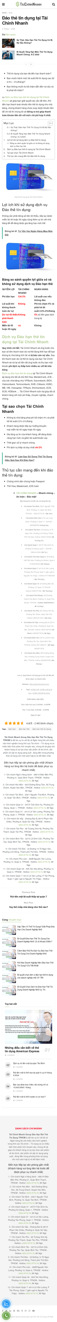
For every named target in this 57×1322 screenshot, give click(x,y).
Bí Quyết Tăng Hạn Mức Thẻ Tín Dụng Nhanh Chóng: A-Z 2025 (34, 53)
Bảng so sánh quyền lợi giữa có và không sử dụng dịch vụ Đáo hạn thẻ (29, 144)
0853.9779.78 (25, 780)
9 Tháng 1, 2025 (8, 28)
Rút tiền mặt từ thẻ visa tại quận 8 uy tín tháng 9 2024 (32, 1074)
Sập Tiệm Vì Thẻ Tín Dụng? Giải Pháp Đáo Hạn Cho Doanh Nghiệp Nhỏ (36, 928)
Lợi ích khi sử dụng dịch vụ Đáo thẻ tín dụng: (26, 139)
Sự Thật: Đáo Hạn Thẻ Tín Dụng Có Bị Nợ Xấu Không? (34, 41)
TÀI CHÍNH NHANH (26, 493)
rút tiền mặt (35, 689)
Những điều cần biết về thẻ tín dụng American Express (22, 1049)
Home (4, 12)
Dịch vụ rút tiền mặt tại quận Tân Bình (29, 1063)
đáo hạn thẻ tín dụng (42, 729)
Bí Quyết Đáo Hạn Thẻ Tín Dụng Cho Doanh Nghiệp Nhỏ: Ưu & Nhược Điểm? (34, 940)
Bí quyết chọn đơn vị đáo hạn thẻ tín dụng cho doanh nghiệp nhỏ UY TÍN (35, 976)
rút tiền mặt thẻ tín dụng (41, 693)
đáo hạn (12, 729)
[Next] (31, 64)
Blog (10, 12)
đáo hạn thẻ (24, 729)
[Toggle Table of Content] (49, 123)
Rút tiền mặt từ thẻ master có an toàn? (29, 1096)
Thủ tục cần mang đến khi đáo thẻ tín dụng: (26, 156)
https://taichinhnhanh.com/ (39, 684)
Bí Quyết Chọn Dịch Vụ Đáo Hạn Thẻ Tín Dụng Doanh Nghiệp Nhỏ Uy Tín (35, 988)
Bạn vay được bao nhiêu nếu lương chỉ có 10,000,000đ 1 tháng (30, 1086)
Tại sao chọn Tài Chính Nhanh (20, 152)
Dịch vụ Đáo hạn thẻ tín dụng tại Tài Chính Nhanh (29, 149)
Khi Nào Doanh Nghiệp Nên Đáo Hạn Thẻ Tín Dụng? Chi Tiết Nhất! (35, 964)
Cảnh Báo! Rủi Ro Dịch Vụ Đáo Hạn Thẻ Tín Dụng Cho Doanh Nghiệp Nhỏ (34, 952)
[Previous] (26, 64)
